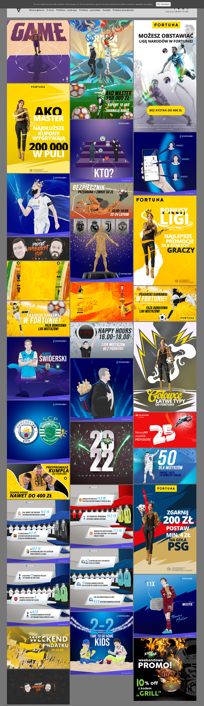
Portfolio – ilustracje (66, 10)
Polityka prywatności (123, 10)
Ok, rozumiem (163, 4)
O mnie (50, 10)
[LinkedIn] (182, 9)
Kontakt (106, 10)
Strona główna (36, 10)
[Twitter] (178, 9)
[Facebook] (173, 9)
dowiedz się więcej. (144, 4)
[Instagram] (187, 9)
